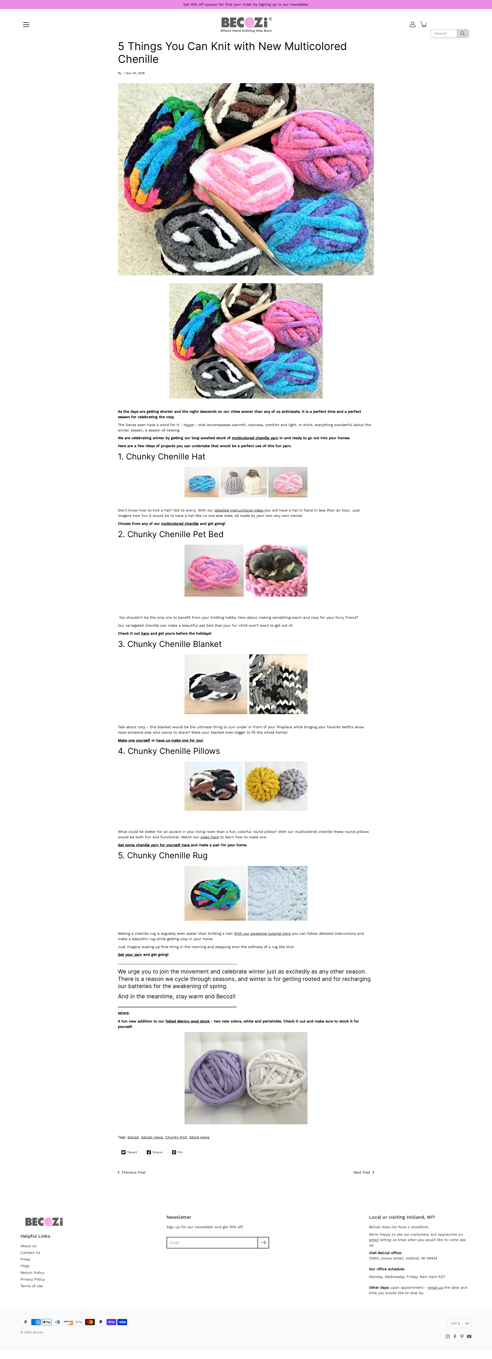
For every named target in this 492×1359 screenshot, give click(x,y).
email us (435, 1287)
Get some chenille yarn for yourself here (154, 845)
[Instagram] (447, 1336)
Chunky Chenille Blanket (174, 644)
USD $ (455, 1323)
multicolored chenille (180, 523)
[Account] (412, 24)
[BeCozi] (246, 24)
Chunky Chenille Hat (166, 456)
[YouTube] (469, 1336)
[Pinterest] (462, 1336)
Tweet (132, 1152)
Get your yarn (130, 954)
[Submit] (263, 1242)
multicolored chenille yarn (255, 438)
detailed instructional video (239, 510)
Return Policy (32, 1273)
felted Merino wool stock (188, 1021)
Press (25, 1259)
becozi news (152, 1137)
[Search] (463, 33)
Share (157, 1152)
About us (28, 1246)
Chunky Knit (176, 1137)
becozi (133, 1137)
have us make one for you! (179, 740)
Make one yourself (134, 740)
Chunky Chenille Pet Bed (175, 534)
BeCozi (38, 1332)
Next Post (361, 1172)
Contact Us (30, 1252)
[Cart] (424, 24)
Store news (199, 1137)
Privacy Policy (32, 1279)
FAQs (24, 1266)
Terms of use (31, 1286)
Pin (180, 1152)
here (145, 633)
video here (209, 837)
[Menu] (26, 24)
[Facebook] (455, 1336)
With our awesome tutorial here (262, 933)
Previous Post (134, 1172)
